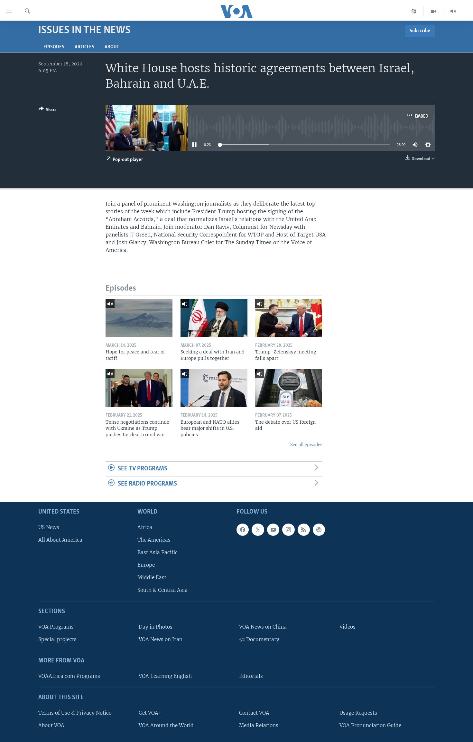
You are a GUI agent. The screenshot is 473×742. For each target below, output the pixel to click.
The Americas (154, 540)
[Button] (48, 111)
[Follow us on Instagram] (288, 530)
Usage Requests (358, 713)
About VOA (51, 725)
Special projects (57, 639)
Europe (146, 565)
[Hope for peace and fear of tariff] (139, 318)
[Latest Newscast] (453, 11)
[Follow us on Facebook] (242, 530)
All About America (60, 540)
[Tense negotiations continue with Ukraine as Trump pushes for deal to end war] (139, 388)
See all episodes (306, 445)
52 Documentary (259, 639)
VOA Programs (56, 627)
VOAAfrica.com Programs (69, 676)
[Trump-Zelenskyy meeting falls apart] (288, 318)
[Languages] (414, 11)
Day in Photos (155, 627)
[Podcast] (319, 530)
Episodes (53, 47)
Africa (144, 527)
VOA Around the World (166, 725)
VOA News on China (263, 627)
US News (48, 527)
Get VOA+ (150, 713)
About (112, 47)
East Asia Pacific (157, 552)
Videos (347, 627)
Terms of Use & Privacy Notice (74, 713)
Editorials (251, 676)
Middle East (151, 577)
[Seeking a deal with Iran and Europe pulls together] (214, 318)
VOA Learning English (165, 676)
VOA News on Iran (160, 639)
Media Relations (258, 725)
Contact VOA (254, 713)
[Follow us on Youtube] (273, 530)
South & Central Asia (162, 590)
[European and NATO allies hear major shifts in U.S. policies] (214, 388)
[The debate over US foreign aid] (288, 388)
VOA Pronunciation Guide (370, 725)
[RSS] (304, 530)
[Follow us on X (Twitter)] (258, 530)
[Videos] (433, 11)
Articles (84, 47)
